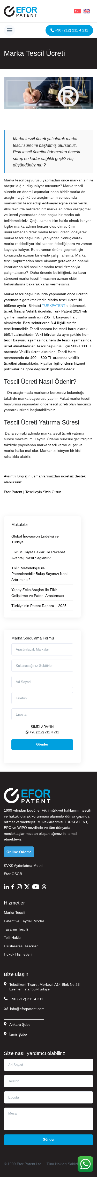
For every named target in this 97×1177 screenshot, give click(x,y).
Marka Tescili (14, 912)
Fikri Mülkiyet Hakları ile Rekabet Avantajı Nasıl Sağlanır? (38, 555)
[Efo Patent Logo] (20, 11)
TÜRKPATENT (75, 822)
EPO (7, 828)
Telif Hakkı (12, 937)
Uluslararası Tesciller (21, 946)
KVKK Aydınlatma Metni (23, 865)
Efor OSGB (13, 874)
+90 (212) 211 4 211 (71, 30)
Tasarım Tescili (16, 929)
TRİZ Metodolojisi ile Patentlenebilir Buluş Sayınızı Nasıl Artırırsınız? (39, 574)
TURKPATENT (53, 305)
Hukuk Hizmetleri (18, 954)
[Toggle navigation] (9, 30)
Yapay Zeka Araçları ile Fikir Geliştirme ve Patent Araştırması (37, 592)
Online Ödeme (19, 852)
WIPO (22, 828)
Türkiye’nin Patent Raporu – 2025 (38, 606)
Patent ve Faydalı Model (24, 921)
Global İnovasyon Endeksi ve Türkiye (35, 539)
